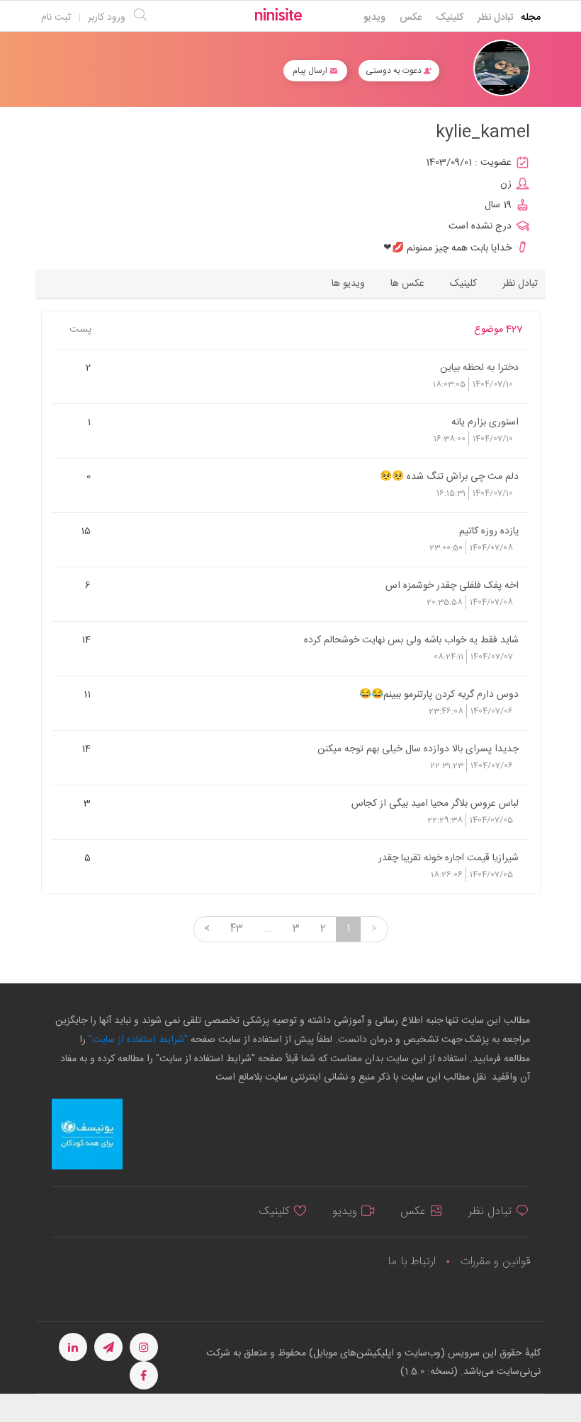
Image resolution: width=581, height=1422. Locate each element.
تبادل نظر (496, 17)
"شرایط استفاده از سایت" (137, 1039)
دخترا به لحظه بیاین (479, 367)
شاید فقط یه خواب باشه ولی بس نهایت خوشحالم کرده (411, 639)
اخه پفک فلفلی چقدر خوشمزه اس (451, 585)
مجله (531, 17)
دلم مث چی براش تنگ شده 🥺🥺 (449, 476)
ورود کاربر (106, 17)
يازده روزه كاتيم (488, 530)
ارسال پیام (311, 71)
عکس (411, 17)
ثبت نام (56, 17)
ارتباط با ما (412, 1261)
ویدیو (374, 17)
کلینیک (449, 17)
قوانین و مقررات (495, 1261)
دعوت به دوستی (395, 71)
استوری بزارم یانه (484, 421)
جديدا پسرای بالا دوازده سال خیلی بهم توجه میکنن (417, 748)
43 (236, 928)
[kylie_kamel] (502, 68)
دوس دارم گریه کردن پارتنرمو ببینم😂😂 (438, 694)
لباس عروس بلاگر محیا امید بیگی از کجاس (434, 803)
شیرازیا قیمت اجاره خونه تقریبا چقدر (448, 857)
